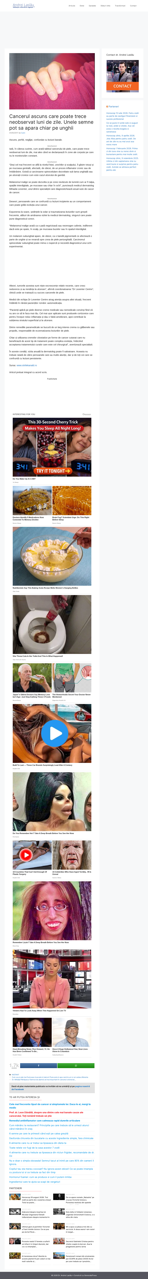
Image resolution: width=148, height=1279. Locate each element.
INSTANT (15, 1075)
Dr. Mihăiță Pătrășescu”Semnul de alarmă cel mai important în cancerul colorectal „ (44, 1080)
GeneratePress (90, 1275)
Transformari (120, 6)
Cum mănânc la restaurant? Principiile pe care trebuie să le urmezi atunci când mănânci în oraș (49, 1127)
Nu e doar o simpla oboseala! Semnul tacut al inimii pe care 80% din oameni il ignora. (51, 1162)
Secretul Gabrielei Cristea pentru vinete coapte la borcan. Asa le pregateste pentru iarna (80, 1244)
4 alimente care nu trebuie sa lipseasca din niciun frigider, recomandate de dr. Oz (51, 1154)
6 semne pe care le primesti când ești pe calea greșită (38, 1133)
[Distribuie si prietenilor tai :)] (38, 1065)
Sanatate (92, 6)
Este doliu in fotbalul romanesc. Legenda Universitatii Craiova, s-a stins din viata (80, 1214)
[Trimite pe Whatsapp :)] (75, 1065)
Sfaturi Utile (105, 6)
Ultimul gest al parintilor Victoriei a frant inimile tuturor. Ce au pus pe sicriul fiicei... (36, 1229)
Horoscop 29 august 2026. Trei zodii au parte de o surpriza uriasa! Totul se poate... (36, 1200)
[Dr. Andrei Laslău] (23, 6)
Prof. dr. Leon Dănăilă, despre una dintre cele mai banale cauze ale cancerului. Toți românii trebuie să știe (46, 1114)
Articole (72, 6)
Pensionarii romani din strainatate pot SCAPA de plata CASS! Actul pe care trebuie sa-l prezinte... (80, 1258)
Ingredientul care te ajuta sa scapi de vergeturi (34, 1181)
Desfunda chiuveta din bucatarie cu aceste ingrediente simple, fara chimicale (51, 1138)
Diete (82, 6)
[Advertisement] (74, 29)
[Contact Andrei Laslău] (122, 91)
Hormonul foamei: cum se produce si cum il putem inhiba (40, 1177)
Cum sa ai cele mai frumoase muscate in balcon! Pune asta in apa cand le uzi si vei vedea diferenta (50, 1077)
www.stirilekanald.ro (26, 365)
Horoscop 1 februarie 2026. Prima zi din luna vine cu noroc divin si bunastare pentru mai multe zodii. (122, 151)
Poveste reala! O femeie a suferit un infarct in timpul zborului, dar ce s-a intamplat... (36, 1244)
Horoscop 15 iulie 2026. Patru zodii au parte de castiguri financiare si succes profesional (122, 116)
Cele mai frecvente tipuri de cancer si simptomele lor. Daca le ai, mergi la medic (50, 1106)
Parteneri (114, 106)
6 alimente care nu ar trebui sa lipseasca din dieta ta (37, 1143)
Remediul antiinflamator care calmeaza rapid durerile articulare (44, 1120)
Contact (133, 6)
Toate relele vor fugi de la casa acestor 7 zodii (34, 1147)
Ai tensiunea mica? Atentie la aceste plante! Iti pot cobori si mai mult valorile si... (36, 1258)
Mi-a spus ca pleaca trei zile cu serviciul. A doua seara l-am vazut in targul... (80, 1229)
